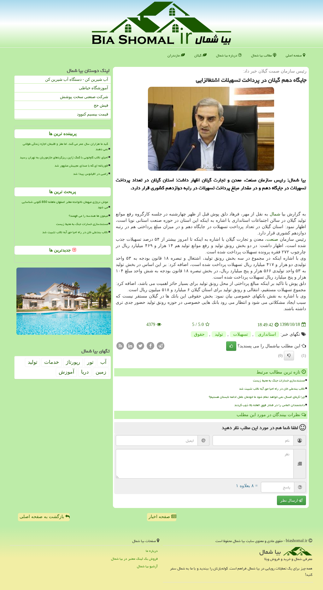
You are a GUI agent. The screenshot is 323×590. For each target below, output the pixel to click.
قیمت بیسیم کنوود (92, 114)
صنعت (272, 239)
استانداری (267, 334)
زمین (101, 372)
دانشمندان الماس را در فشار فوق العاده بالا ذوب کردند (269, 405)
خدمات (51, 362)
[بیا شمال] (161, 23)
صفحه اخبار (160, 516)
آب (103, 362)
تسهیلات (240, 334)
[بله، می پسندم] (231, 346)
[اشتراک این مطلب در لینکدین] (130, 345)
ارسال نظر (289, 500)
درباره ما (152, 550)
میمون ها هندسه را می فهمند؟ (88, 216)
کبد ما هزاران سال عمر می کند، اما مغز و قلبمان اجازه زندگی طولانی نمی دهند (65, 146)
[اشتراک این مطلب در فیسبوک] (150, 345)
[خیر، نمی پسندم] (289, 355)
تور (90, 362)
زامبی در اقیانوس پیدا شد (90, 174)
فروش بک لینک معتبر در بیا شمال (134, 558)
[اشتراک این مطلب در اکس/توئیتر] (140, 345)
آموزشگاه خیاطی (93, 88)
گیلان (198, 55)
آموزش (66, 372)
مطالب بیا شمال (262, 55)
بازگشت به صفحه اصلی (42, 516)
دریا (85, 372)
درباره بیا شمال (227, 55)
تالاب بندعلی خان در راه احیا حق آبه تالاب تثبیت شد (272, 389)
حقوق (199, 334)
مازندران (174, 55)
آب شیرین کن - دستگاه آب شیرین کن (76, 79)
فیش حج (101, 105)
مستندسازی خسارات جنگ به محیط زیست (279, 380)
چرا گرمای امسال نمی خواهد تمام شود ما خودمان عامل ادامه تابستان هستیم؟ (257, 397)
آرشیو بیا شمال (147, 566)
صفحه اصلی (294, 55)
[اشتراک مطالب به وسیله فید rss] (120, 345)
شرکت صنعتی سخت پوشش (84, 96)
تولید (219, 334)
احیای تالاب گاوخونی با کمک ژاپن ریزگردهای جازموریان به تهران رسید (64, 157)
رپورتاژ (73, 362)
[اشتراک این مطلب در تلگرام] (160, 345)
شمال (275, 214)
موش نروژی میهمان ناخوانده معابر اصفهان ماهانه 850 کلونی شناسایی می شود (65, 204)
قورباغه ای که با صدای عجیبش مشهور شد (81, 165)
